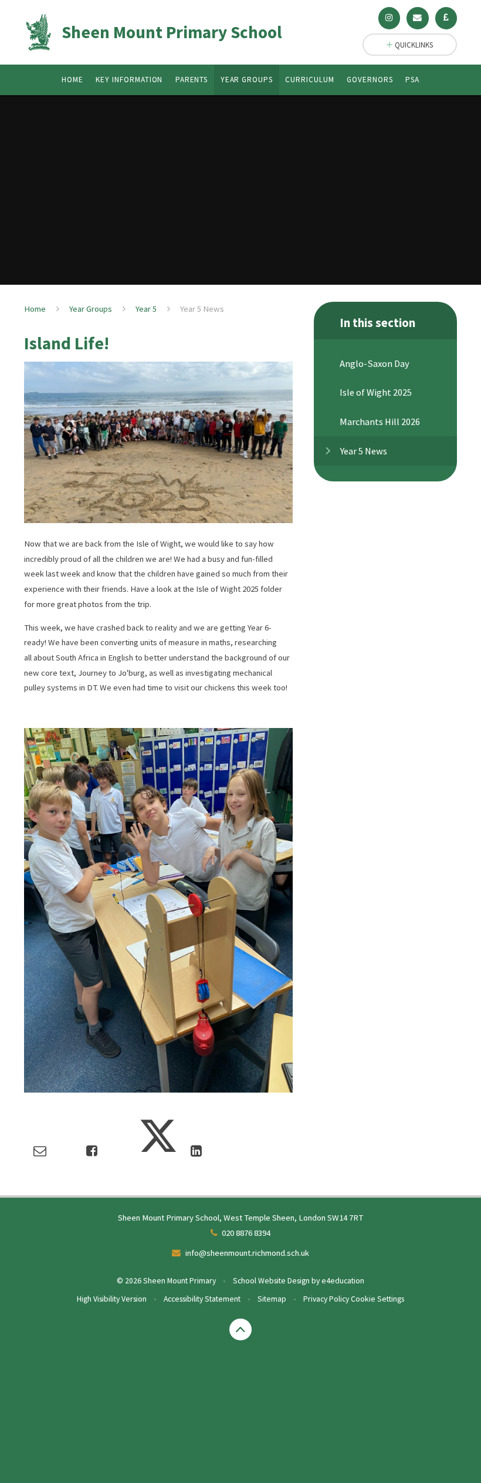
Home (35, 309)
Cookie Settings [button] (377, 1298)
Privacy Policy (326, 1298)
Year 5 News (202, 309)
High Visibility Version (112, 1298)
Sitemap (272, 1298)
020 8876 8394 (246, 1233)
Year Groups (90, 309)
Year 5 (146, 309)
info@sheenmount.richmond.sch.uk (247, 1253)
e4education (342, 1280)
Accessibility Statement (202, 1298)
